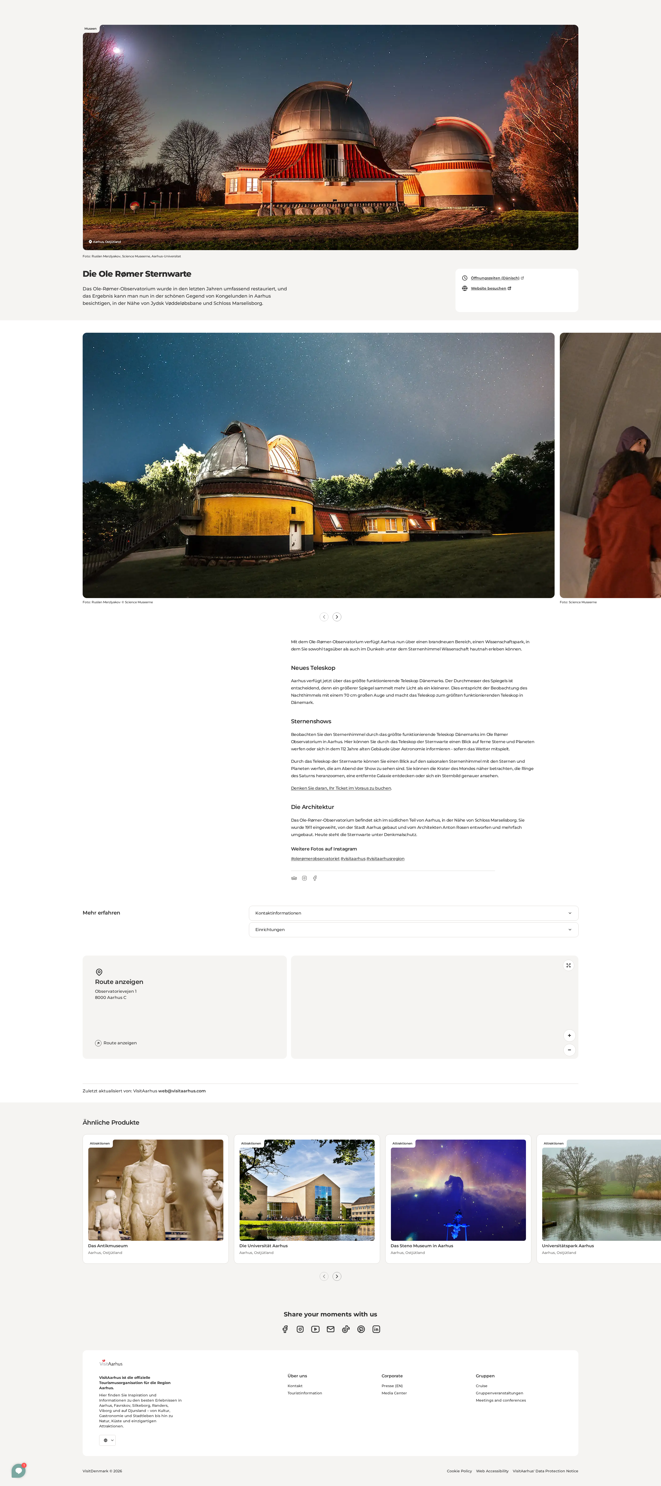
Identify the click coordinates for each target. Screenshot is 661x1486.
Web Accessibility (492, 1471)
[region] (434, 1007)
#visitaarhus (353, 858)
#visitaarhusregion (385, 858)
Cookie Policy (459, 1471)
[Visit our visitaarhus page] (284, 1329)
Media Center (394, 1393)
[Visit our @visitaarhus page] (345, 1329)
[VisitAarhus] (115, 1363)
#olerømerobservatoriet (315, 858)
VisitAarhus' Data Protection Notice (545, 1471)
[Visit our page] (300, 1329)
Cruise (481, 1386)
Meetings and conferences (501, 1400)
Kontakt (295, 1386)
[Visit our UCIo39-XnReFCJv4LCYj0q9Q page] (315, 1329)
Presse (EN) (392, 1386)
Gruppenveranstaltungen (499, 1393)
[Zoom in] (569, 1035)
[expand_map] (568, 965)
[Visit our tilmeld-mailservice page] (330, 1329)
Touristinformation (305, 1393)
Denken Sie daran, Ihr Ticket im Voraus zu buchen (341, 788)
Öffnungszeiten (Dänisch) (495, 278)
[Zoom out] (569, 1050)
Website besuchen (488, 288)
